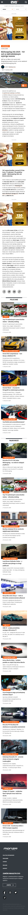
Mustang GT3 (18, 185)
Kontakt (5, 868)
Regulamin (5, 858)
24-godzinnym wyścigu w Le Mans (11, 93)
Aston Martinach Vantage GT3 (10, 193)
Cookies (5, 861)
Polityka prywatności (8, 855)
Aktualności (5, 46)
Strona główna (4, 48)
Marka (4, 9)
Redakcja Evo (12, 67)
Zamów (9, 885)
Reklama (5, 865)
